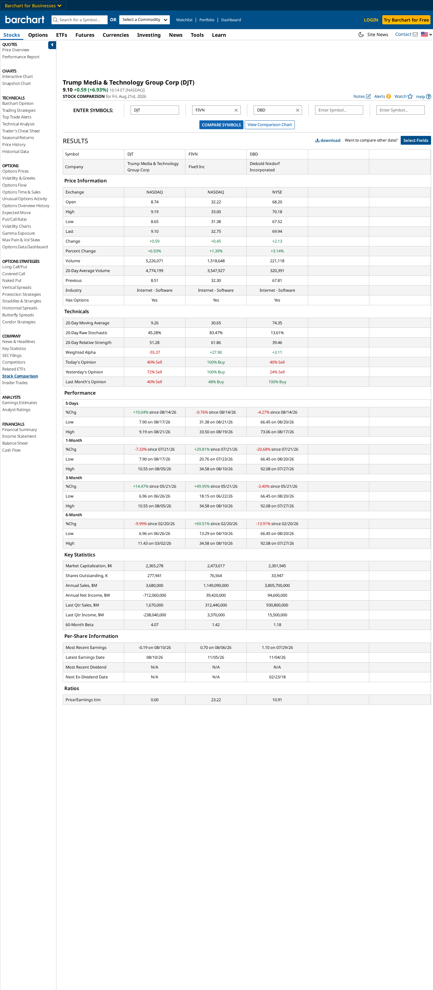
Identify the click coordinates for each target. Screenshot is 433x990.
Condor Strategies (19, 322)
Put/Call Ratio (14, 219)
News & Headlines (18, 341)
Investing (149, 34)
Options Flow (14, 185)
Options (38, 34)
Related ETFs (13, 369)
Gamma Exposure (18, 233)
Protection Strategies (21, 294)
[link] (423, 96)
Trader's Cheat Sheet (21, 131)
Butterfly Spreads (18, 315)
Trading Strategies (18, 110)
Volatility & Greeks (18, 178)
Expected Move (16, 212)
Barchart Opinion (18, 103)
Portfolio (206, 19)
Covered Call (13, 273)
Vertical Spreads (16, 287)
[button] (426, 35)
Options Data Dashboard (25, 247)
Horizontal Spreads (19, 308)
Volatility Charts (16, 226)
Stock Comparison (20, 376)
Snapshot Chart (16, 83)
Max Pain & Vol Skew (21, 240)
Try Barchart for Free (406, 20)
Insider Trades (15, 382)
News (176, 34)
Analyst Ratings (16, 409)
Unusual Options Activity (24, 198)
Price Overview (15, 50)
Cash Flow (11, 450)
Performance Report (20, 57)
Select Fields (416, 140)
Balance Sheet (15, 443)
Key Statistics (14, 348)
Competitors (13, 362)
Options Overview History (25, 205)
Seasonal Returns (18, 137)
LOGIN (371, 20)
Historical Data (15, 151)
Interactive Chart (17, 76)
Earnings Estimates (19, 402)
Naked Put (12, 280)
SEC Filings (12, 355)
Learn (219, 34)
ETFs (61, 34)
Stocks (11, 34)
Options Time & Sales (21, 192)
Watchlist (184, 19)
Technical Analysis (18, 124)
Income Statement (19, 436)
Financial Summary (19, 429)
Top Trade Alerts (16, 117)
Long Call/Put (14, 267)
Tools (197, 34)
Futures (84, 34)
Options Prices (15, 171)
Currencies (116, 34)
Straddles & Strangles (21, 301)
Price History (13, 144)
